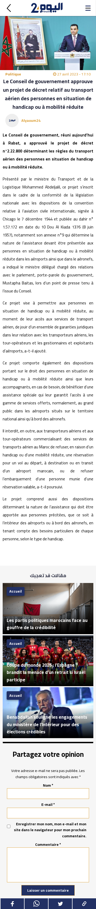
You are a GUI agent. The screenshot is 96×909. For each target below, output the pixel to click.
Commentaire (48, 844)
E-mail (48, 804)
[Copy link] (84, 903)
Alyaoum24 (31, 120)
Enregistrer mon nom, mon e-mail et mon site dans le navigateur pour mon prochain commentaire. (50, 830)
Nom (48, 785)
